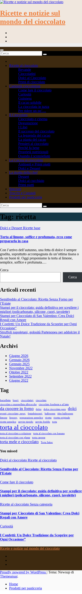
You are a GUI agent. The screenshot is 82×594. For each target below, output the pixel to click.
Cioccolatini (27, 74)
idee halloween (65, 413)
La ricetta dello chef (23, 172)
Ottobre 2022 (18, 372)
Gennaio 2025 (19, 364)
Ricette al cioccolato (23, 65)
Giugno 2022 (18, 380)
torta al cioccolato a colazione (15, 433)
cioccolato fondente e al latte (54, 404)
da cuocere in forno (17, 408)
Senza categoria (41, 504)
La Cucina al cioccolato (26, 160)
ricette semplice (8, 422)
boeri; (16, 400)
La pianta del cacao (32, 139)
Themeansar (8, 576)
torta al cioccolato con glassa (15, 437)
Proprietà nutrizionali (33, 152)
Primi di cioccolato (31, 82)
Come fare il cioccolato (34, 90)
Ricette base (31, 228)
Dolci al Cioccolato (32, 78)
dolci (72, 408)
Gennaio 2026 (19, 360)
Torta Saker (47, 442)
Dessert (23, 176)
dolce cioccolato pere (55, 409)
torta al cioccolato (24, 427)
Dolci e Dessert (29, 168)
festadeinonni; (35, 413)
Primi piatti (26, 185)
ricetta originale (62, 417)
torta (54, 422)
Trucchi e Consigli (22, 193)
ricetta (48, 417)
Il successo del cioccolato (36, 131)
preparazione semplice (31, 417)
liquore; (13, 417)
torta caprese (38, 437)
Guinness (25, 98)
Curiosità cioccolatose (25, 86)
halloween (50, 413)
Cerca (4, 270)
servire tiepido (25, 422)
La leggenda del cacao (34, 135)
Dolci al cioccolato (14, 460)
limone (3, 417)
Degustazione (28, 123)
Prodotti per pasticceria (25, 197)
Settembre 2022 (20, 376)
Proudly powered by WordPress (23, 572)
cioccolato (41, 400)
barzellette (5, 400)
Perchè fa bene (28, 148)
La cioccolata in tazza (33, 107)
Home (13, 584)
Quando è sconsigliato (34, 156)
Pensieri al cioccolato (33, 144)
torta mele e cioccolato (19, 441)
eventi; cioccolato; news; (13, 413)
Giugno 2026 (18, 356)
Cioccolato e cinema (32, 119)
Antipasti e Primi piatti (34, 164)
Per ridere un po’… (32, 111)
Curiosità (24, 94)
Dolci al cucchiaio (31, 181)
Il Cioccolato (18, 115)
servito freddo (42, 422)
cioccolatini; (27, 400)
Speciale (15, 189)
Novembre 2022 (21, 368)
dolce (38, 409)
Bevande (24, 70)
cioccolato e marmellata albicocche (18, 404)
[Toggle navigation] (2, 50)
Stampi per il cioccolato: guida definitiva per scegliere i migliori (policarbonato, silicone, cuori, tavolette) (39, 310)
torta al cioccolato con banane (49, 433)
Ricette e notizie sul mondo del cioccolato (32, 17)
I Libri (22, 127)
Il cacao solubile (29, 102)
